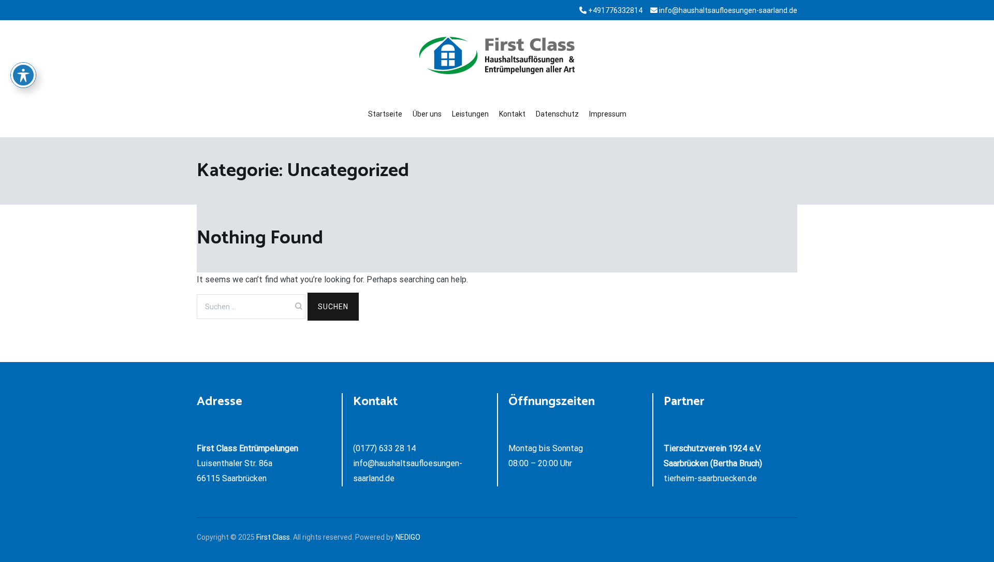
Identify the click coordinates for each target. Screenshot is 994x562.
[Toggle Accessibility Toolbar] (23, 75)
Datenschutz (557, 114)
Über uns (427, 114)
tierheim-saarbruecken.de (710, 478)
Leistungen (470, 114)
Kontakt (512, 114)
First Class (273, 537)
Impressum (607, 114)
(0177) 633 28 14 (384, 448)
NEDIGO (408, 537)
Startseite (385, 114)
